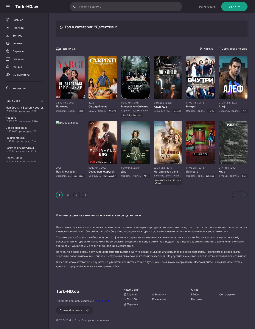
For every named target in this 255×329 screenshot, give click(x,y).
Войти (232, 6)
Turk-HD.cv (26, 6)
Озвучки (18, 59)
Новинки (18, 27)
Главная (18, 19)
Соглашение (227, 294)
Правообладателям (72, 310)
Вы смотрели (21, 74)
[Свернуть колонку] (8, 6)
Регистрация (207, 6)
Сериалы (18, 51)
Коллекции (19, 88)
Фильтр (209, 48)
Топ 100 (18, 35)
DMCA (195, 294)
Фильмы (18, 43)
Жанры (17, 66)
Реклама (196, 299)
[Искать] (75, 6)
